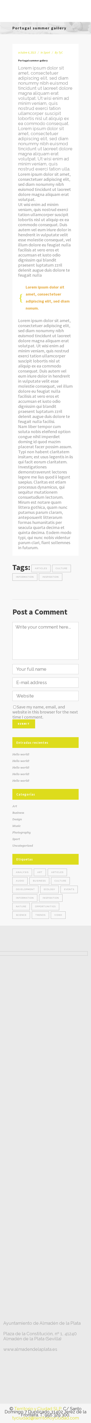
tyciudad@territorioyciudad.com (45, 1418)
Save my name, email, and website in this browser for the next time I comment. (45, 712)
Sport (47, 52)
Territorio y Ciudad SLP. (38, 1408)
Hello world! (20, 754)
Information (25, 577)
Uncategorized (22, 846)
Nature (21, 906)
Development (25, 889)
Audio (20, 881)
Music (16, 826)
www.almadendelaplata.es (30, 1349)
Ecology (49, 889)
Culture (61, 568)
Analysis (22, 872)
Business (18, 813)
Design (17, 819)
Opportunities (45, 906)
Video (58, 915)
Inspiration (50, 577)
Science (21, 915)
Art (14, 806)
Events (69, 889)
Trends (40, 915)
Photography (21, 832)
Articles (41, 568)
